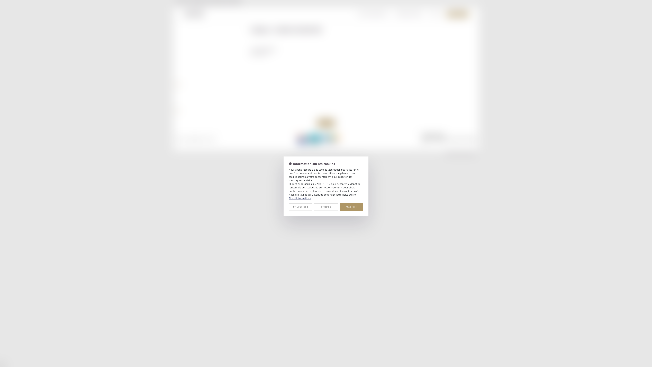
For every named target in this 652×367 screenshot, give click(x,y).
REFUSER (326, 207)
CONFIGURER (300, 207)
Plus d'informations (300, 198)
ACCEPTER (351, 206)
